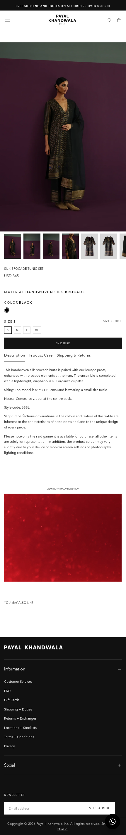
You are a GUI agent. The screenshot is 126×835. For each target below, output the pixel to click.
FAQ (7, 691)
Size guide (112, 321)
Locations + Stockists (20, 728)
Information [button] (14, 669)
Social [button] (9, 765)
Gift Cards (11, 700)
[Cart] (119, 20)
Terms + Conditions (19, 737)
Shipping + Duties (18, 709)
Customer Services (18, 682)
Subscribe (99, 808)
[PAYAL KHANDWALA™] (33, 647)
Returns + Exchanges (20, 718)
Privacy (9, 746)
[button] (7, 20)
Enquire (63, 343)
